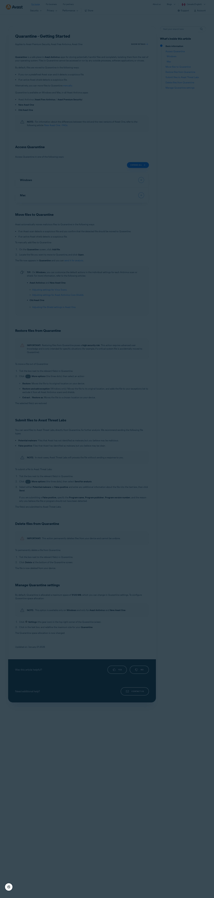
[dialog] (107, 449)
